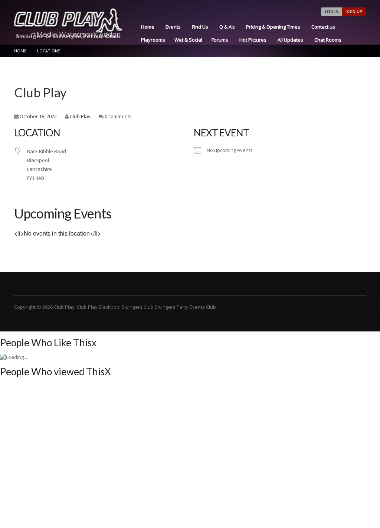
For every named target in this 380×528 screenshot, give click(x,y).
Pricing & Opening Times (273, 26)
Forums (220, 39)
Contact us (323, 26)
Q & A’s (227, 26)
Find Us (200, 26)
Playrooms (153, 39)
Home (147, 26)
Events (173, 26)
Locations (48, 51)
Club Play (40, 92)
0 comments (118, 116)
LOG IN (331, 11)
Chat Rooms (327, 39)
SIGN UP (354, 11)
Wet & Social (188, 39)
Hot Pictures (252, 39)
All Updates (290, 39)
